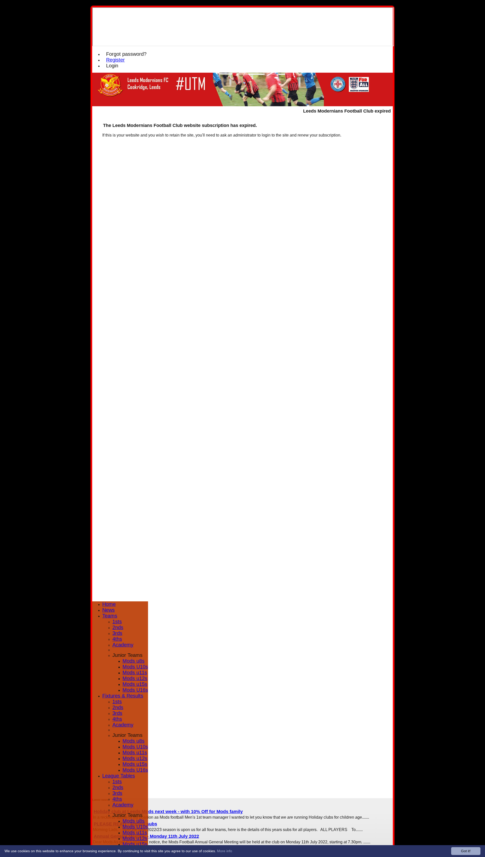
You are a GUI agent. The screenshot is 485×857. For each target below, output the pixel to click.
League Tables (118, 776)
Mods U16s (135, 690)
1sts (117, 621)
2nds (117, 627)
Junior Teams (127, 655)
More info (224, 851)
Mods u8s (133, 661)
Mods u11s (135, 672)
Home (109, 604)
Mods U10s (135, 666)
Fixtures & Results (122, 696)
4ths (117, 639)
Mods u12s (135, 678)
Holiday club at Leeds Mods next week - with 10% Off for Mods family (168, 811)
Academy (122, 645)
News (108, 610)
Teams (109, 616)
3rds (117, 633)
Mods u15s (135, 684)
